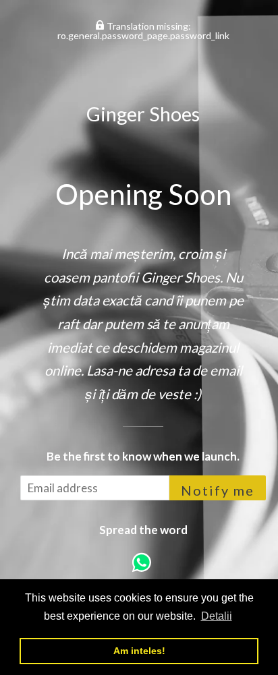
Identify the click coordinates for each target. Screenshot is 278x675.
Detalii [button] (216, 616)
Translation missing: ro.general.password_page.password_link (143, 30)
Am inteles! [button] (139, 650)
